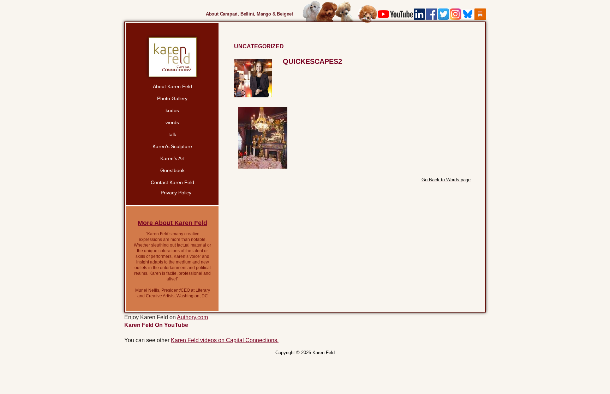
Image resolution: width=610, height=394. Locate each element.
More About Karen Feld (172, 222)
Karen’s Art (172, 158)
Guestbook (172, 170)
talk (172, 134)
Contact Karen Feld (172, 182)
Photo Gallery (172, 98)
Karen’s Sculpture (172, 146)
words (172, 122)
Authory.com (192, 317)
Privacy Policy (176, 192)
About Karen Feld (172, 86)
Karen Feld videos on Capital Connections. (225, 340)
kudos (172, 110)
